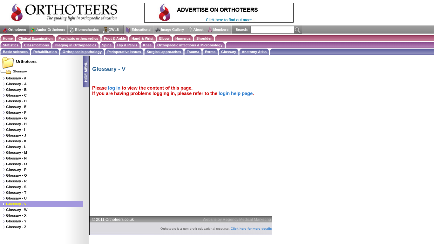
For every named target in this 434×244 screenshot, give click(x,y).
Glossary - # (16, 78)
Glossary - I (15, 130)
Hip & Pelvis (127, 45)
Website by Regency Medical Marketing (237, 219)
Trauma (193, 52)
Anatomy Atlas (254, 52)
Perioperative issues (124, 52)
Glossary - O (16, 164)
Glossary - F (16, 112)
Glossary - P (16, 170)
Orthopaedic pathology (82, 52)
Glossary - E (16, 107)
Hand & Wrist (142, 38)
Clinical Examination (35, 38)
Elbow (164, 38)
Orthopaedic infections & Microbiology (189, 45)
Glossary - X (16, 215)
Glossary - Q (16, 175)
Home (8, 38)
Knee (147, 45)
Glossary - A (16, 84)
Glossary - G (16, 118)
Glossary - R (16, 181)
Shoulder (204, 38)
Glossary (228, 52)
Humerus (183, 38)
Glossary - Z (16, 227)
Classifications (36, 45)
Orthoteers (26, 61)
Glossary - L (16, 147)
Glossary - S (16, 187)
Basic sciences (15, 52)
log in (114, 88)
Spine (107, 45)
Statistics (10, 45)
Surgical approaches (164, 52)
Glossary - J (16, 135)
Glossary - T (16, 192)
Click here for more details (251, 228)
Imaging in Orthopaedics (75, 45)
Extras (210, 52)
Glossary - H (16, 124)
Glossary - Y (16, 221)
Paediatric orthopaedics (78, 38)
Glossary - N (16, 158)
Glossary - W (16, 210)
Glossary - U (16, 198)
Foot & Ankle (115, 38)
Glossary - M (16, 152)
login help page (236, 93)
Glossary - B (16, 90)
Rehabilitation (45, 52)
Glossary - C (16, 95)
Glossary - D (16, 101)
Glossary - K (16, 141)
